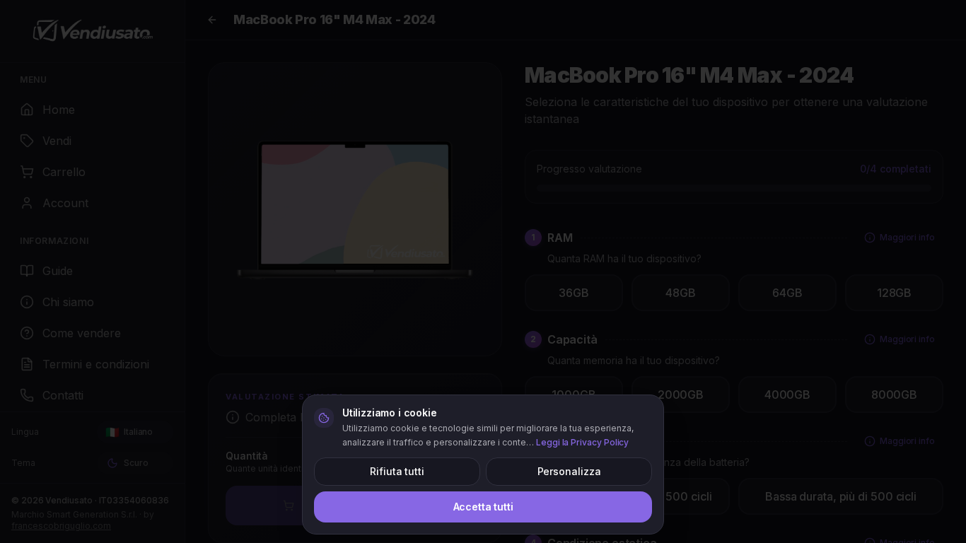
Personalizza (569, 471)
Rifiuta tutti (397, 471)
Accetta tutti (483, 507)
